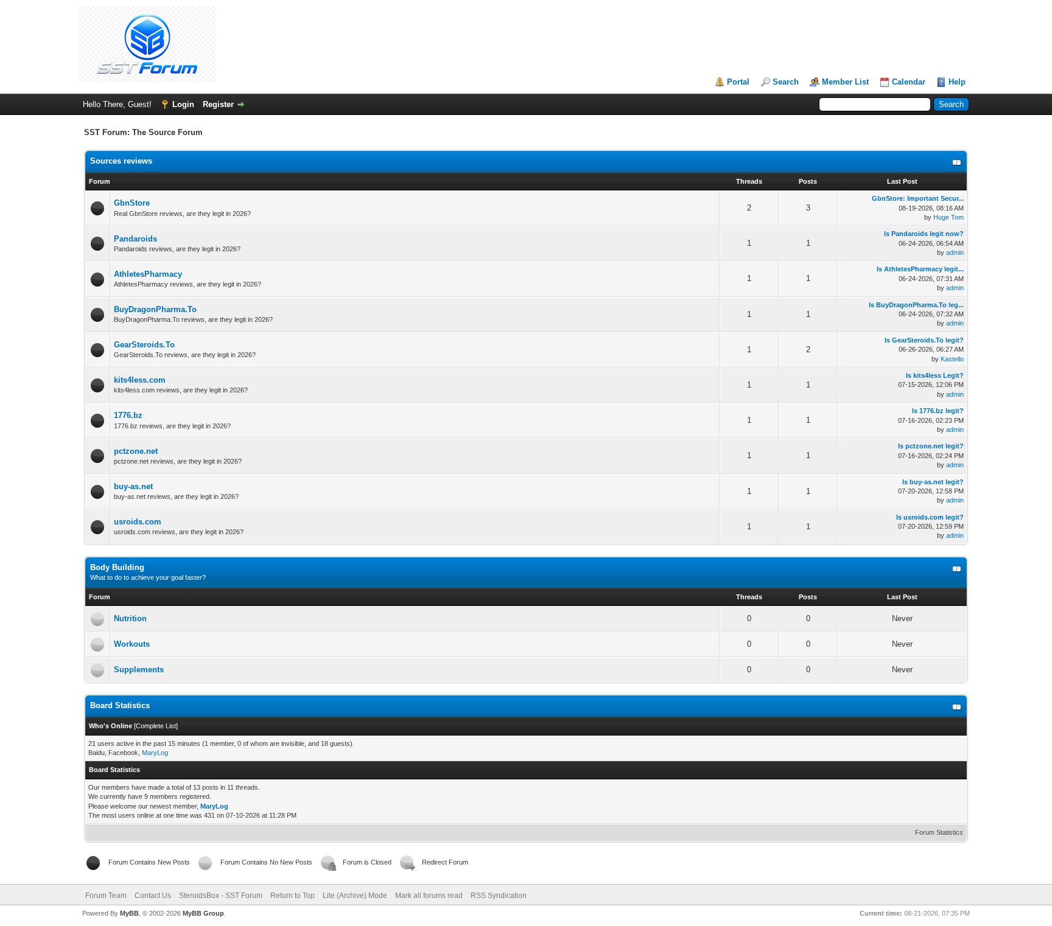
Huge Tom (948, 217)
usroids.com (137, 521)
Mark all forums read (429, 895)
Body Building (117, 567)
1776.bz (128, 415)
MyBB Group (203, 913)
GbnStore (132, 202)
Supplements (139, 669)
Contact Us (153, 895)
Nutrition (130, 618)
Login (183, 104)
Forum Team (106, 895)
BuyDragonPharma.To (155, 309)
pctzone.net (136, 451)
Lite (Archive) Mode (355, 895)
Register (218, 104)
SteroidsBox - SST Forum (220, 895)
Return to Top (292, 895)
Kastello (952, 359)
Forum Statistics (939, 832)
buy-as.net (133, 486)
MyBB (129, 913)
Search (786, 81)
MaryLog (155, 752)
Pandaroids (135, 238)
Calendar (908, 81)
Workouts (132, 644)
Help (957, 81)
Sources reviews (121, 160)
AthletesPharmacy (148, 274)
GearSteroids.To (144, 344)
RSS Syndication (499, 895)
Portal (738, 81)
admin (955, 252)
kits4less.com (140, 380)
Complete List (156, 725)
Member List (845, 81)
